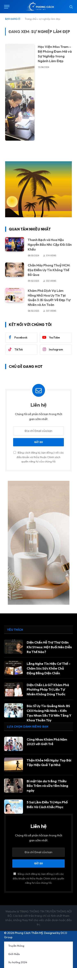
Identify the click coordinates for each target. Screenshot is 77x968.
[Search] (71, 6)
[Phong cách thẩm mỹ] (41, 6)
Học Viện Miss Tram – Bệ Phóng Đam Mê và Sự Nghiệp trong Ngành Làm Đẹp (55, 53)
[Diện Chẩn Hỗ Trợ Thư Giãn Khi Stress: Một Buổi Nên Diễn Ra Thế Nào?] (13, 647)
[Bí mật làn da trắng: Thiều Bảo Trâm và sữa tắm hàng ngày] (13, 785)
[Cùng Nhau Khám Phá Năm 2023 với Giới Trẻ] (13, 744)
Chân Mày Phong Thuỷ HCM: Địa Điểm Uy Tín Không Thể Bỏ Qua (49, 270)
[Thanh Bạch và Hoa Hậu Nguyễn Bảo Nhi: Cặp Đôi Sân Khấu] (14, 244)
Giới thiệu (14, 954)
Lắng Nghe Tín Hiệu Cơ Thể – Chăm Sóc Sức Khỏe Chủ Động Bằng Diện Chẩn (48, 668)
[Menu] (6, 6)
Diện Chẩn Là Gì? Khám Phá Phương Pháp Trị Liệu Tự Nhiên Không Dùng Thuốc (48, 689)
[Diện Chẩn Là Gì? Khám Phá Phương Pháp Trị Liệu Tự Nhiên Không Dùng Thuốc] (13, 689)
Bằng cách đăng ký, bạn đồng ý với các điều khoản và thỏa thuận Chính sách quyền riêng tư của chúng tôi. (40, 457)
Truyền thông (16, 945)
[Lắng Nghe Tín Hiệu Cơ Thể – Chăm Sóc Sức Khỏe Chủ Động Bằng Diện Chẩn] (13, 668)
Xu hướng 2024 (17, 962)
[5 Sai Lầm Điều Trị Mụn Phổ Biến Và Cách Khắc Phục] (13, 806)
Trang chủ (30, 18)
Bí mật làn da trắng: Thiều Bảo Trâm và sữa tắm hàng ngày (47, 786)
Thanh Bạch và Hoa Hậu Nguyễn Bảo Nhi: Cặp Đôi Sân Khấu (50, 244)
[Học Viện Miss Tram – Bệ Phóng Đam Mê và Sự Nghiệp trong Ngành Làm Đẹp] (19, 92)
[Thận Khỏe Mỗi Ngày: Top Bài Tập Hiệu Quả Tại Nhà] (13, 765)
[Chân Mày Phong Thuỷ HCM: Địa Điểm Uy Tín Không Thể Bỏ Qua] (14, 269)
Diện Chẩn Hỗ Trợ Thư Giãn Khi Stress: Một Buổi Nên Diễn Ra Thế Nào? (49, 647)
